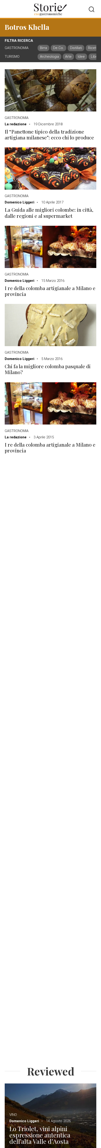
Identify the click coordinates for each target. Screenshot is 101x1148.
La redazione (16, 124)
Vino (13, 1115)
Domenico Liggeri (19, 202)
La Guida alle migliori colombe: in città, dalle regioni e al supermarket (49, 212)
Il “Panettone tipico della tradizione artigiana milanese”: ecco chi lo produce (49, 134)
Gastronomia (16, 118)
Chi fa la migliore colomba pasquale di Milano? (48, 369)
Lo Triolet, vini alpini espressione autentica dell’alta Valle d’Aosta (39, 1134)
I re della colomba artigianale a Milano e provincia (50, 291)
